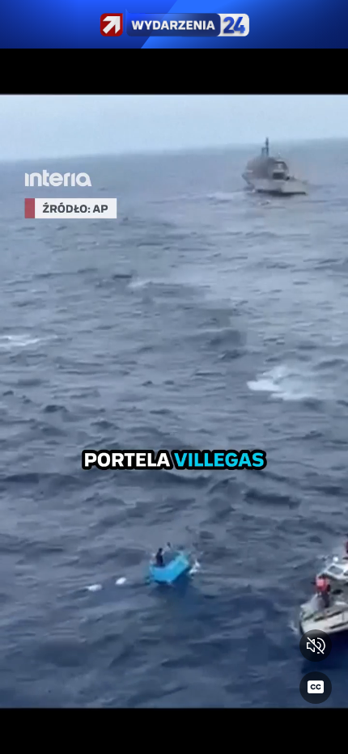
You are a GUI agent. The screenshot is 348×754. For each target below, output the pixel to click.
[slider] (174, 731)
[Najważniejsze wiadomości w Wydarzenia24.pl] (174, 24)
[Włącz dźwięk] (315, 645)
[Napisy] (315, 687)
